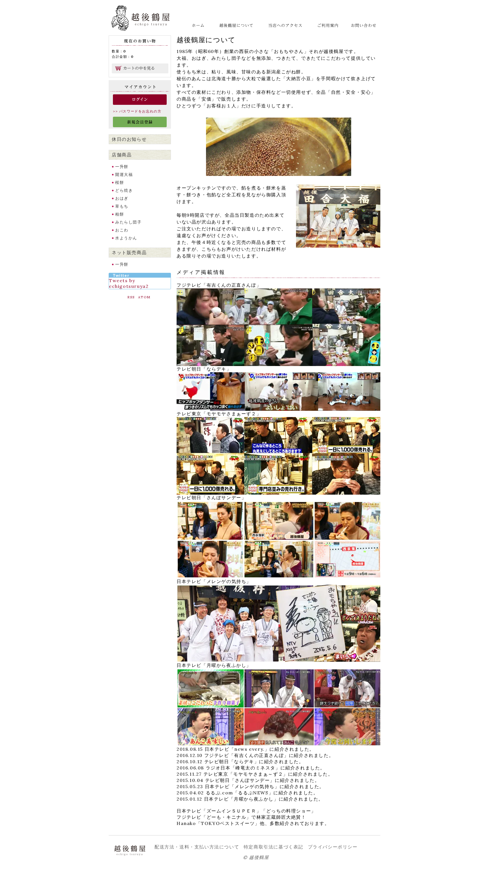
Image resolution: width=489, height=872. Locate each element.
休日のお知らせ (129, 139)
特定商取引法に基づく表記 (273, 847)
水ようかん (126, 238)
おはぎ (121, 198)
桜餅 (119, 182)
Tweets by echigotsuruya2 (129, 283)
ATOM (144, 297)
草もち (121, 206)
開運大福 (124, 174)
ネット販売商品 (129, 252)
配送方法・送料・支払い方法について (197, 847)
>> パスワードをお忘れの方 (137, 111)
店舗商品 (122, 155)
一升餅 (121, 166)
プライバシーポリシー (333, 847)
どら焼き (124, 190)
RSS (131, 297)
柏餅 (119, 214)
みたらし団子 (128, 222)
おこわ (121, 230)
